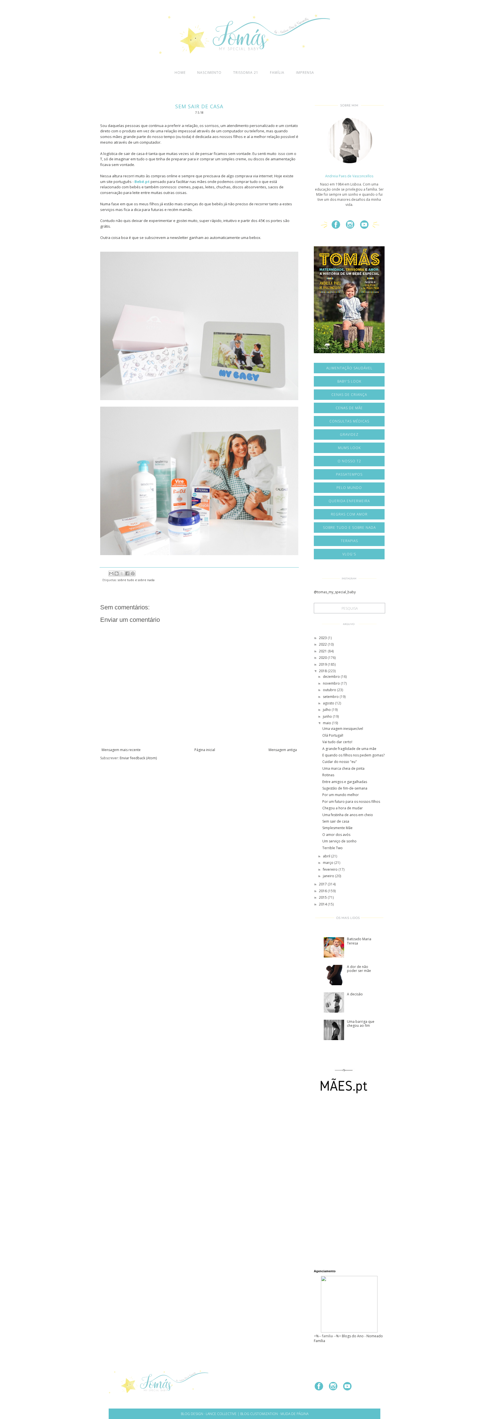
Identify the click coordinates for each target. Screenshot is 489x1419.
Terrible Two (332, 848)
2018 (323, 670)
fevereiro (330, 869)
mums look (349, 447)
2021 (323, 651)
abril (327, 856)
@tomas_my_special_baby (335, 592)
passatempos (349, 474)
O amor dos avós (336, 834)
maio (327, 723)
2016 (323, 891)
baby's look (349, 381)
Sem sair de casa (335, 821)
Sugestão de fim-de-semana (344, 788)
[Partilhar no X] (122, 573)
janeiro (329, 876)
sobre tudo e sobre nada (136, 580)
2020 (323, 657)
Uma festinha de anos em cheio (347, 814)
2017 (323, 884)
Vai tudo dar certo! (337, 741)
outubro (330, 689)
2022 (323, 644)
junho (328, 716)
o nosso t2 (349, 461)
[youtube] (366, 227)
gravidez (349, 434)
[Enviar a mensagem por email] (111, 573)
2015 (323, 897)
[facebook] (338, 227)
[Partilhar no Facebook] (127, 573)
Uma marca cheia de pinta (343, 768)
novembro (332, 683)
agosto (329, 703)
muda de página (294, 1413)
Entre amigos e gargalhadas (344, 781)
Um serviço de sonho (339, 841)
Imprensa (305, 72)
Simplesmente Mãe (337, 827)
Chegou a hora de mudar (342, 808)
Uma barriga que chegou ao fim (360, 1023)
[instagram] (352, 227)
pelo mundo (349, 487)
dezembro (332, 676)
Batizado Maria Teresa (359, 941)
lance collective (221, 1413)
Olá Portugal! (332, 735)
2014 (323, 904)
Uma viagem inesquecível (342, 728)
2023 (323, 637)
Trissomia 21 (245, 72)
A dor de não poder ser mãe (359, 968)
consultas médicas (349, 421)
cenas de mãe (349, 408)
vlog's (349, 554)
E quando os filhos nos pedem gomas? (353, 755)
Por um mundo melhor (340, 794)
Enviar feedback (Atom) (138, 758)
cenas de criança (349, 394)
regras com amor (349, 514)
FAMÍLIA (277, 72)
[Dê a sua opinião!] (116, 573)
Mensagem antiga (283, 749)
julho (327, 709)
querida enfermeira (349, 501)
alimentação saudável (349, 368)
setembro (331, 696)
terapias (349, 540)
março (328, 862)
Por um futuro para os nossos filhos (351, 801)
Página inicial (204, 749)
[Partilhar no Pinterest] (133, 573)
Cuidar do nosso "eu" (339, 761)
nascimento (209, 72)
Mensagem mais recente (121, 749)
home (180, 72)
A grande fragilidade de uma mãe (349, 748)
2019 (323, 664)
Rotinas (328, 775)
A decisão (355, 994)
